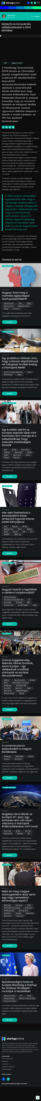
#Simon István (29, 913)
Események (7, 633)
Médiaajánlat (5, 1061)
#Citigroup (15, 526)
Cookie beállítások (6, 1069)
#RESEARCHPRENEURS (21, 690)
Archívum (37, 16)
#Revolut (15, 531)
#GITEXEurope (7, 685)
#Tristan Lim (16, 308)
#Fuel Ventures (25, 449)
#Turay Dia (7, 759)
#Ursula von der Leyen (10, 1001)
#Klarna (20, 529)
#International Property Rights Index (13, 599)
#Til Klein (6, 457)
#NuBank (29, 529)
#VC (29, 833)
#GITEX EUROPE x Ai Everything (20, 682)
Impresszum (5, 1064)
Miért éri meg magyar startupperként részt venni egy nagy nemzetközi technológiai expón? (19, 896)
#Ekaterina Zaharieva (9, 995)
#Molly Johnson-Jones (23, 306)
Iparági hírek (7, 486)
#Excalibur (32, 680)
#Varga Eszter (20, 916)
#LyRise (29, 688)
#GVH (5, 63)
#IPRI (28, 602)
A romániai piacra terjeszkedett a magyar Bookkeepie (17, 749)
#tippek (6, 308)
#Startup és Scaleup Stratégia (27, 998)
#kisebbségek (18, 452)
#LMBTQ (6, 455)
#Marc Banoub (8, 690)
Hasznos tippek (8, 266)
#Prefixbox (18, 913)
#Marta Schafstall (8, 306)
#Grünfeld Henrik (23, 910)
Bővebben (10, 322)
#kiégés (29, 303)
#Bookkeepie (7, 756)
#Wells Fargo (17, 534)
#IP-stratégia (7, 602)
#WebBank (7, 534)
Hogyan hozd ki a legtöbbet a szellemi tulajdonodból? (19, 591)
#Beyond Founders (9, 303)
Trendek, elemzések (9, 403)
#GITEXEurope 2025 (21, 685)
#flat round (28, 831)
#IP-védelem (19, 602)
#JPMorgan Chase (8, 529)
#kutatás (29, 452)
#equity (29, 372)
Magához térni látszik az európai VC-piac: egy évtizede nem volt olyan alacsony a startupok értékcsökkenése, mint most (20, 820)
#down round (7, 831)
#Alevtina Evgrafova (19, 680)
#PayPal (6, 531)
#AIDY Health (7, 905)
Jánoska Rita (11, 15)
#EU (21, 995)
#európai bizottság (9, 998)
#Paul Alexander (8, 374)
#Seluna (28, 455)
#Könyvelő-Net (19, 756)
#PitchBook (20, 833)
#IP (29, 599)
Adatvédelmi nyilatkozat (8, 1067)
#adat (5, 449)
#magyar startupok (17, 63)
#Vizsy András (18, 759)
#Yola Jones (17, 457)
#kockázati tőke (8, 833)
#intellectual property (10, 597)
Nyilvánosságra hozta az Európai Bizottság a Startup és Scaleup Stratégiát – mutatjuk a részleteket (19, 986)
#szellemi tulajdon (23, 605)
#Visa (31, 531)
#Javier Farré (18, 688)
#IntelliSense (7, 913)
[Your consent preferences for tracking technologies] (37, 1097)
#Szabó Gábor (7, 916)
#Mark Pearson (17, 455)
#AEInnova (6, 680)
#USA (24, 531)
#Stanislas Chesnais (9, 693)
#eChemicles (19, 905)
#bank (5, 526)
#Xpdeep (21, 693)
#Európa (14, 449)
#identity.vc (7, 452)
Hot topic (6, 955)
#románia (30, 756)
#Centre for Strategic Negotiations (13, 372)
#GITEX (6, 682)
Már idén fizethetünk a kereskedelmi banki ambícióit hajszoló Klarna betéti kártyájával (18, 517)
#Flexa (20, 303)
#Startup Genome (8, 605)
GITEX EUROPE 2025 (7, 1058)
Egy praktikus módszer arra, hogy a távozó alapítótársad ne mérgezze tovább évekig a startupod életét (20, 362)
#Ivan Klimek (7, 688)
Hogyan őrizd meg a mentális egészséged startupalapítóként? (15, 296)
